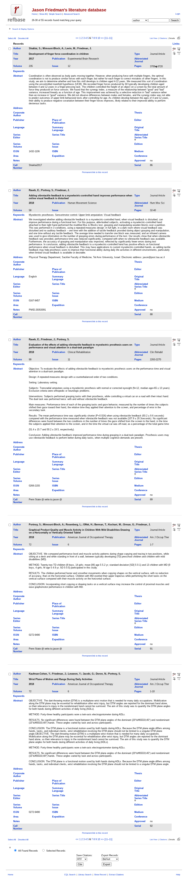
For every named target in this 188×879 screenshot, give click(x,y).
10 (98, 38)
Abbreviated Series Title (141, 136)
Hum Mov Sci (157, 203)
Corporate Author (18, 114)
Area (15, 156)
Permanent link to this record (95, 172)
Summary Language (57, 129)
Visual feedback (112, 214)
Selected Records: (56, 850)
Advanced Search (72, 14)
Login (177, 14)
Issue (55, 66)
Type (137, 53)
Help (178, 874)
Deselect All (23, 38)
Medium (139, 151)
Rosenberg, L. (74, 524)
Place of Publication (58, 121)
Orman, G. (129, 524)
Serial (137, 165)
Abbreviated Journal (141, 60)
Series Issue (55, 145)
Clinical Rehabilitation (79, 352)
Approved (139, 160)
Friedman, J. (84, 48)
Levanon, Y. (74, 673)
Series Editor (16, 136)
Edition (138, 144)
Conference (140, 156)
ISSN (16, 151)
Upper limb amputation (90, 214)
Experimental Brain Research (83, 58)
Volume (17, 66)
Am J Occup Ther (159, 537)
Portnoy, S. (47, 190)
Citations (163, 38)
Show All (43, 14)
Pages (137, 66)
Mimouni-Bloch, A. (53, 48)
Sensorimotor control (66, 214)
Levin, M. (70, 48)
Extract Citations (116, 874)
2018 (31, 203)
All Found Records (28, 850)
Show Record (100, 874)
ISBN (55, 151)
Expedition (58, 156)
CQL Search (69, 874)
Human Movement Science (82, 203)
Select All (12, 38)
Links (176, 43)
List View (153, 38)
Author (17, 48)
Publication (58, 58)
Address (18, 108)
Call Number (17, 166)
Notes (16, 160)
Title (15, 53)
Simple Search (55, 14)
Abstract (18, 75)
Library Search (84, 874)
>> (102, 38)
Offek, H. (88, 524)
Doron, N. (101, 673)
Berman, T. (100, 524)
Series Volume (17, 145)
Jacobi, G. (88, 673)
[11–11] (108, 38)
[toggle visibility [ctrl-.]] (10, 848)
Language (18, 127)
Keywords (18, 71)
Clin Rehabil (156, 352)
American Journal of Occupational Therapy (90, 537)
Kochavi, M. (115, 524)
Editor (137, 120)
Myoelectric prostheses (41, 214)
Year (15, 58)
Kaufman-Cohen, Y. (40, 673)
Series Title (58, 134)
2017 (31, 58)
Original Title (139, 129)
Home (34, 14)
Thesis (138, 112)
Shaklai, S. (35, 48)
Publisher (18, 120)
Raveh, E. (34, 190)
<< (77, 38)
